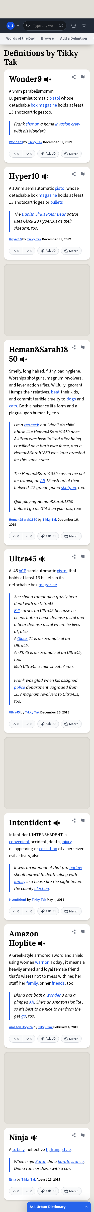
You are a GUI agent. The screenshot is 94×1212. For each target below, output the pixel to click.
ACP (22, 571)
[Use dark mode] (84, 26)
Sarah (40, 1161)
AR (42, 481)
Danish (28, 214)
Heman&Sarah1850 (23, 519)
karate (64, 1161)
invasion (62, 124)
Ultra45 (14, 712)
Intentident (17, 899)
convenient (19, 842)
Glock (22, 639)
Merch (73, 153)
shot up (32, 124)
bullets (56, 202)
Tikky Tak (35, 142)
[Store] (73, 26)
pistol (54, 98)
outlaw (75, 868)
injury (66, 842)
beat (55, 392)
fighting (53, 1150)
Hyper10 (15, 239)
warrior (41, 962)
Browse (47, 38)
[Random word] (61, 26)
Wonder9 (16, 142)
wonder (54, 995)
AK (31, 1002)
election (41, 889)
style (66, 1150)
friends (58, 983)
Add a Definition (73, 38)
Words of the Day (20, 38)
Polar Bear (56, 214)
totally (18, 1150)
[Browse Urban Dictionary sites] (13, 26)
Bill (17, 611)
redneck (31, 425)
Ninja (12, 1179)
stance (77, 1161)
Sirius (40, 214)
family (19, 882)
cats (13, 406)
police (19, 687)
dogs (71, 399)
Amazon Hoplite (21, 1027)
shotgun (68, 488)
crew (75, 124)
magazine (48, 105)
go (23, 1016)
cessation (48, 849)
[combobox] (44, 26)
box (34, 105)
